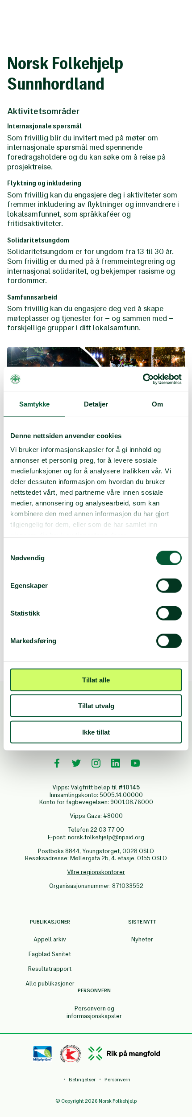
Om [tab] (157, 403)
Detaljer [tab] (96, 403)
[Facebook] (56, 763)
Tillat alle (96, 679)
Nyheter (142, 939)
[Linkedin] (115, 763)
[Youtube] (135, 763)
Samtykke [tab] (34, 403)
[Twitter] (76, 763)
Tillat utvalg (96, 706)
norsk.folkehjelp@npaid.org (106, 837)
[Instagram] (96, 763)
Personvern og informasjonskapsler (94, 1012)
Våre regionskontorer (96, 872)
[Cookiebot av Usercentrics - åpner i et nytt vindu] (143, 379)
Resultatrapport (49, 969)
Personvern (117, 1079)
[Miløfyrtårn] (42, 1054)
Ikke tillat (96, 731)
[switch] (169, 585)
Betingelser (82, 1079)
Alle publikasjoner (50, 983)
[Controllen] (70, 1054)
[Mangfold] (124, 1053)
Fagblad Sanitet (50, 954)
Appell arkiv (49, 939)
